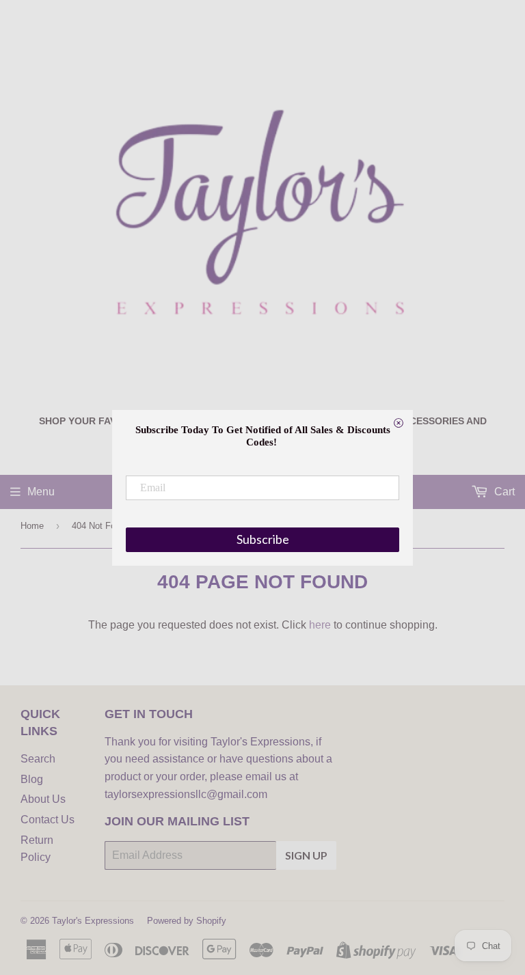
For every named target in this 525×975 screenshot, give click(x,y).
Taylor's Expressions (93, 921)
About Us (43, 799)
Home (32, 526)
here (320, 625)
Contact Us (48, 819)
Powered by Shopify (186, 921)
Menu (41, 491)
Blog (32, 779)
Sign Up (306, 855)
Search (38, 759)
